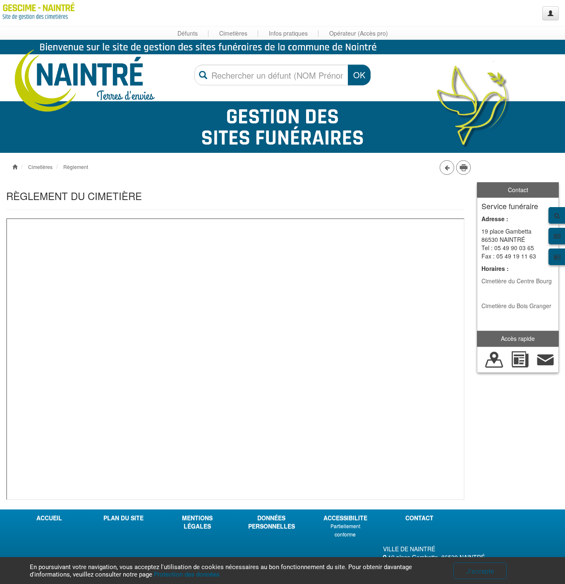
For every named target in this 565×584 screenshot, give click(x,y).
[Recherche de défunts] (494, 359)
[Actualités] (520, 359)
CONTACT (419, 518)
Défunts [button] (187, 33)
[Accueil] (38, 11)
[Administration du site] (550, 13)
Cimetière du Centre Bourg (516, 281)
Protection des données (187, 574)
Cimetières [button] (233, 33)
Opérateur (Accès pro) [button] (358, 33)
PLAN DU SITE (123, 518)
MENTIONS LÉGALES (197, 522)
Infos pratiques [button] (288, 33)
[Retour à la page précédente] (447, 167)
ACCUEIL (49, 518)
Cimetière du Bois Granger (516, 306)
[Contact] (545, 359)
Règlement (75, 166)
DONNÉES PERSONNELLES (271, 522)
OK (359, 75)
